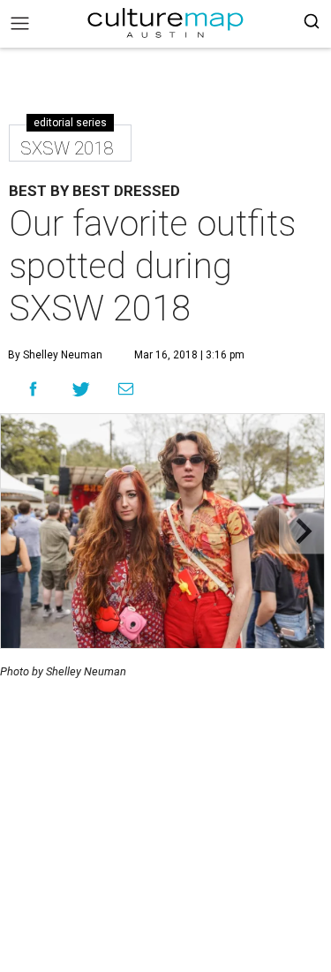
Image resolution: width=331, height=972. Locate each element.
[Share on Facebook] (33, 388)
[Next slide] (301, 531)
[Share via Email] (126, 389)
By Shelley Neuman (55, 355)
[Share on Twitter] (81, 388)
